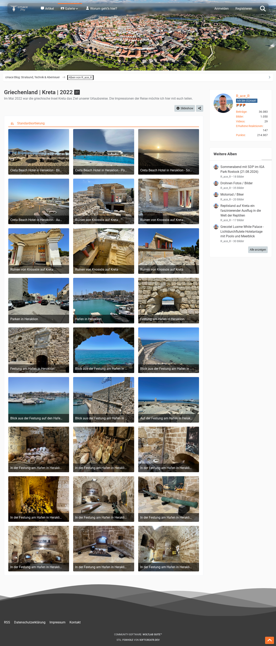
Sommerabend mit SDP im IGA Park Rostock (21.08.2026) (242, 169)
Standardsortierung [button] (31, 123)
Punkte (240, 135)
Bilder (239, 116)
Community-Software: (138, 634)
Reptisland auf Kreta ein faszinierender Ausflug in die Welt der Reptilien (240, 210)
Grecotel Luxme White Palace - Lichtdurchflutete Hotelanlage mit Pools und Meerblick (242, 231)
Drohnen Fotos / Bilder (236, 183)
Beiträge (241, 111)
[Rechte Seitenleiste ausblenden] (269, 77)
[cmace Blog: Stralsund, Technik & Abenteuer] (21, 8)
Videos (240, 121)
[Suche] (263, 8)
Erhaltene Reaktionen (249, 126)
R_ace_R (243, 96)
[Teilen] (199, 108)
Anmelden (221, 8)
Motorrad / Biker (232, 194)
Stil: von (138, 640)
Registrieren (243, 8)
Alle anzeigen (258, 249)
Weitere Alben (225, 154)
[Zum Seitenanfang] (269, 640)
